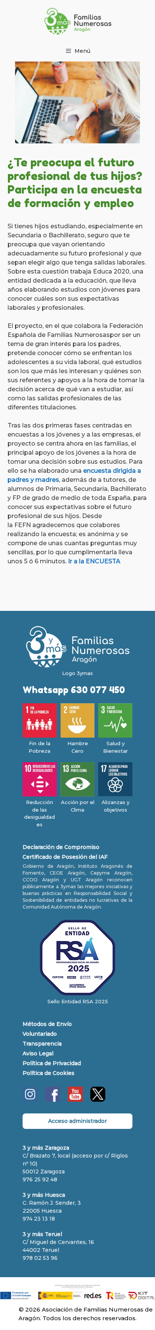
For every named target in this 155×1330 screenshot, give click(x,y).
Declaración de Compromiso (61, 847)
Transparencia (42, 1043)
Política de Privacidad (52, 1063)
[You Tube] (75, 1099)
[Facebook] (52, 1099)
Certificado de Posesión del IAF (65, 856)
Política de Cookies (48, 1073)
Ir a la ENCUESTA (95, 561)
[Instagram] (30, 1099)
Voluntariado (40, 1033)
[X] (97, 1099)
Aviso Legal (38, 1053)
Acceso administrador (77, 1121)
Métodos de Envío (47, 1024)
